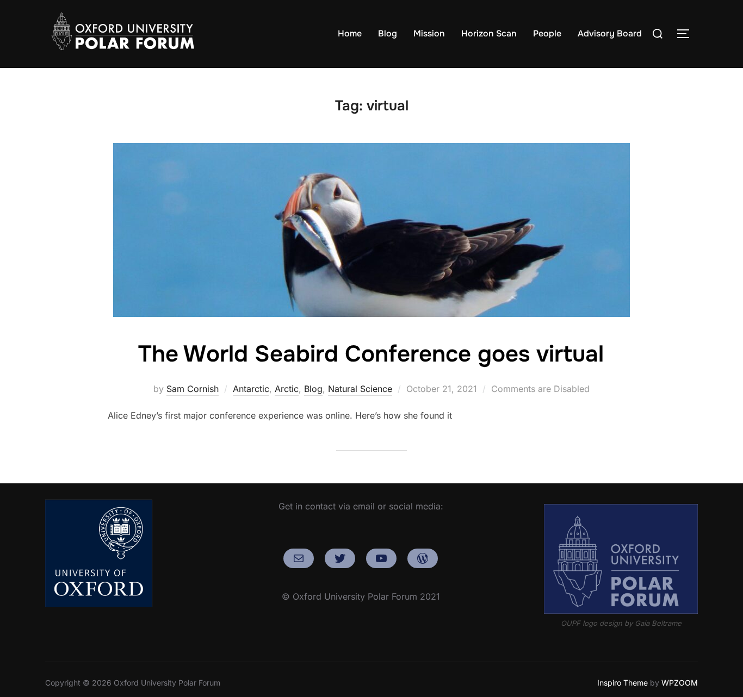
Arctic (287, 388)
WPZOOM (679, 682)
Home (350, 33)
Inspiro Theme (622, 682)
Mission (429, 33)
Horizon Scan (489, 33)
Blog (387, 33)
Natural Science (360, 388)
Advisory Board (610, 33)
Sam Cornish (192, 388)
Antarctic (251, 388)
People (547, 33)
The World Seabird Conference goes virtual (371, 354)
